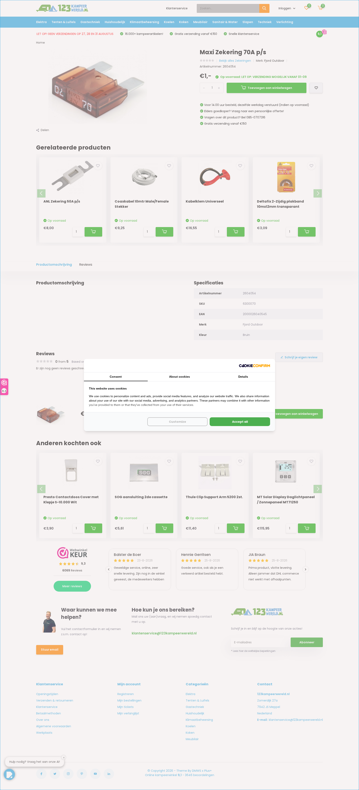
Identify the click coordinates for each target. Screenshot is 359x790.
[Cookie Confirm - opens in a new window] (254, 365)
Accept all (240, 422)
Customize (177, 422)
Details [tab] (243, 376)
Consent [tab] (116, 376)
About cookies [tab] (179, 376)
